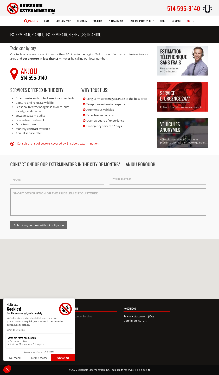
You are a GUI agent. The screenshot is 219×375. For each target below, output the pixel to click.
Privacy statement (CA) (139, 316)
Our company (63, 21)
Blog (162, 21)
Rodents (97, 21)
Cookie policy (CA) (135, 321)
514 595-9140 (183, 8)
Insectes (33, 21)
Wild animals (115, 21)
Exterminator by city (142, 21)
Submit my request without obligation (39, 225)
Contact (176, 21)
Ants (46, 21)
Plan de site (143, 369)
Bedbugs (82, 21)
